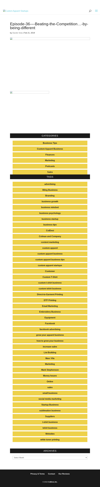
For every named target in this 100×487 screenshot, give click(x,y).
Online (50, 381)
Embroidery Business (50, 312)
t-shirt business (50, 422)
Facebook (50, 323)
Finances (50, 155)
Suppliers (50, 416)
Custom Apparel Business (50, 149)
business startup (50, 219)
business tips (50, 225)
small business (50, 393)
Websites (50, 434)
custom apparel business (50, 254)
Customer (50, 271)
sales (50, 387)
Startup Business (50, 405)
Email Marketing (50, 306)
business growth (50, 201)
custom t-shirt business (50, 283)
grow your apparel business (50, 335)
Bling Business (50, 190)
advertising (49, 184)
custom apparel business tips (50, 259)
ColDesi (50, 230)
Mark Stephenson (50, 370)
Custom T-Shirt (50, 277)
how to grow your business (50, 341)
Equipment (50, 318)
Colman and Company (50, 236)
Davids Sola (17, 33)
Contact (51, 474)
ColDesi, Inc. (52, 482)
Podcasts (50, 166)
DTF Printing (50, 300)
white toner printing (50, 440)
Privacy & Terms (37, 474)
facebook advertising (50, 329)
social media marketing (50, 399)
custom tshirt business (50, 289)
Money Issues (50, 376)
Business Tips (50, 143)
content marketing (50, 242)
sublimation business (50, 410)
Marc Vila (49, 358)
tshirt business (50, 428)
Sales (50, 172)
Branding (50, 196)
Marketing (50, 160)
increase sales (50, 347)
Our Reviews (64, 474)
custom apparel (50, 248)
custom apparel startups (50, 265)
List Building (50, 352)
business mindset (50, 207)
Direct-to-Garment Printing (50, 294)
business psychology (50, 213)
